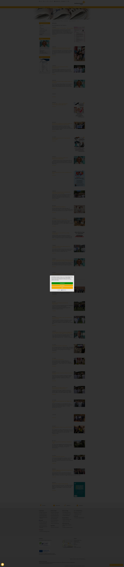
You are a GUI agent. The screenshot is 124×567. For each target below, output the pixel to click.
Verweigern (62, 285)
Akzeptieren (62, 283)
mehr (62, 287)
